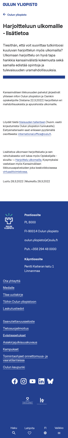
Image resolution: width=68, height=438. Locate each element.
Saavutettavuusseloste (19, 321)
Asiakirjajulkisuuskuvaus (20, 342)
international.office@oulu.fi (34, 134)
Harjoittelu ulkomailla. (28, 160)
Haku (14, 428)
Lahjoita (29, 428)
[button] (59, 430)
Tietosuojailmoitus (16, 328)
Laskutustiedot (13, 309)
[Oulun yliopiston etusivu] (30, 3)
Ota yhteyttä (11, 281)
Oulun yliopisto (17, 15)
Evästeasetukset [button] (14, 335)
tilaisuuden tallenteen (32, 122)
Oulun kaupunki (14, 367)
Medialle (8, 288)
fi (48, 432)
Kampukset (11, 349)
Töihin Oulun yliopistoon (19, 302)
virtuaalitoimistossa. (15, 172)
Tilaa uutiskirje (13, 295)
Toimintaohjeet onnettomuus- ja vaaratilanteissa (25, 358)
